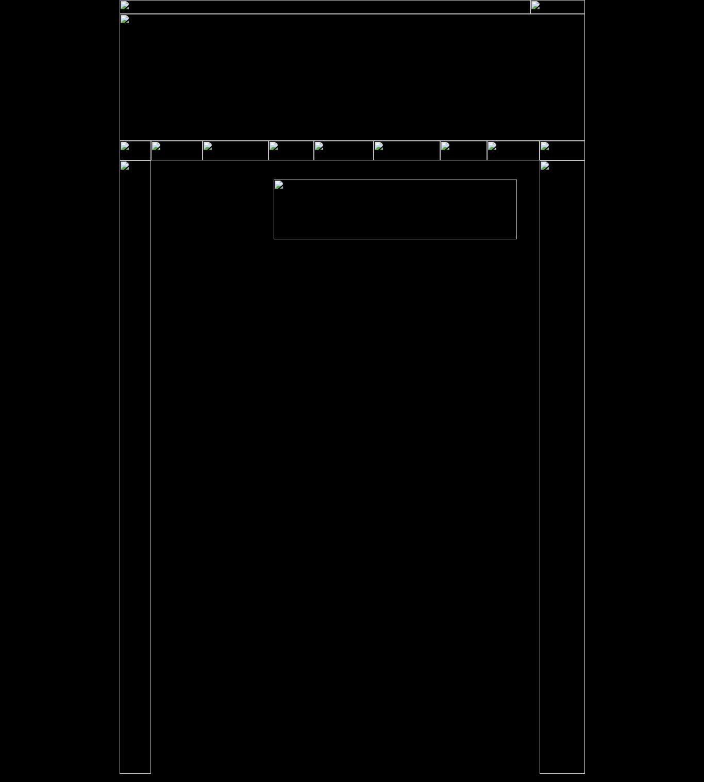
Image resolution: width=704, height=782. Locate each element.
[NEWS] (177, 158)
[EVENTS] (513, 158)
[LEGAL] (557, 11)
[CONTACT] (344, 158)
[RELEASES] (236, 158)
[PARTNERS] (407, 158)
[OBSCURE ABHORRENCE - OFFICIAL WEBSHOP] (291, 158)
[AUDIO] (463, 158)
